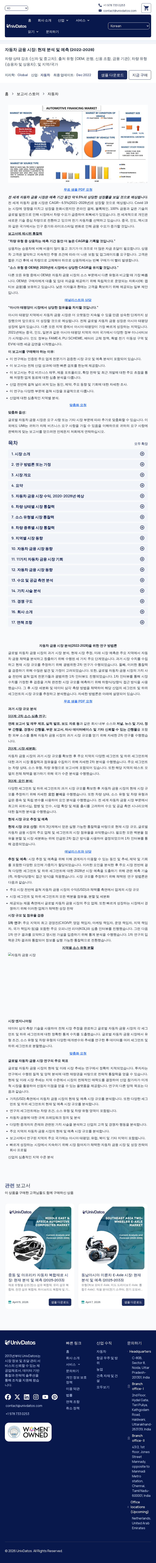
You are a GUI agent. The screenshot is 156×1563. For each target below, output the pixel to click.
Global (22, 75)
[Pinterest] (55, 1397)
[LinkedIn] (27, 1397)
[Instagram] (36, 1397)
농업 (99, 1369)
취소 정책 (73, 1408)
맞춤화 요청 (78, 405)
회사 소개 (73, 1358)
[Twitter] (17, 1397)
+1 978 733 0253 (114, 5)
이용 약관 (73, 1388)
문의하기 (72, 1371)
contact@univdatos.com (119, 11)
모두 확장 (141, 443)
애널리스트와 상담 (78, 300)
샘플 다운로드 (112, 74)
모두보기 (102, 1387)
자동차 (45, 75)
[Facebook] (8, 1397)
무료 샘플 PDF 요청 (78, 189)
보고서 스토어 (28, 93)
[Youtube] (45, 1397)
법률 (69, 1395)
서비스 (71, 1364)
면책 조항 (73, 1401)
